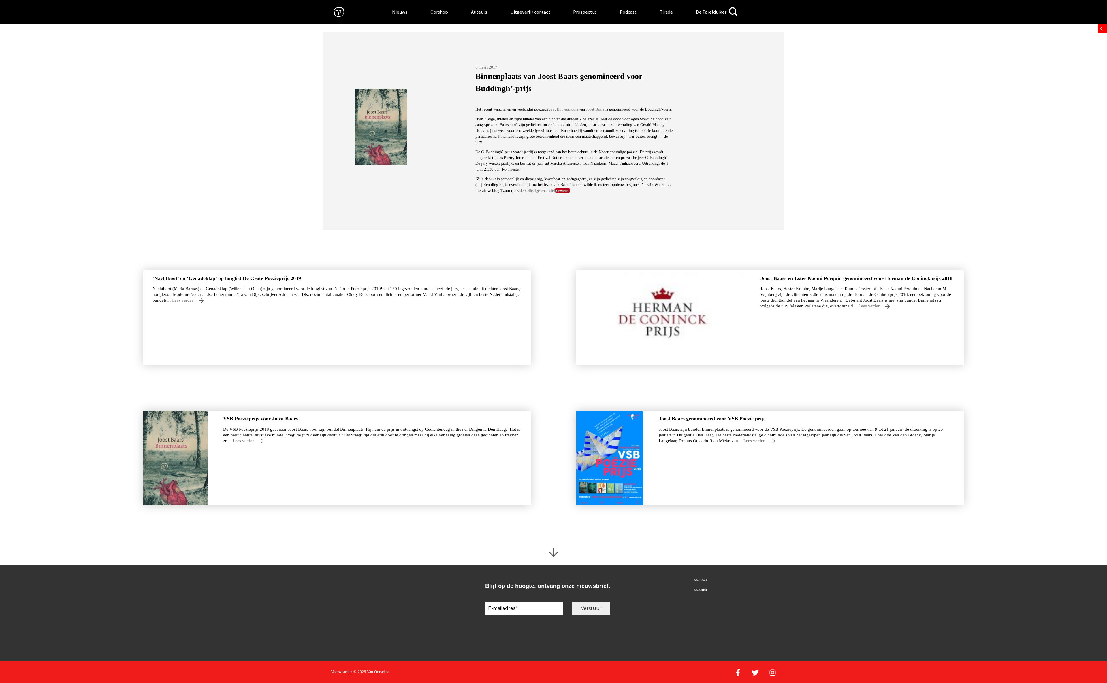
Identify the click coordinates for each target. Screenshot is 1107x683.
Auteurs (479, 12)
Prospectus (585, 12)
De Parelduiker (711, 12)
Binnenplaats (567, 109)
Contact (700, 579)
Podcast (628, 12)
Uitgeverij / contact (530, 12)
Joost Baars (595, 109)
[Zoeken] (733, 11)
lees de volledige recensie (533, 190)
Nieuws (399, 12)
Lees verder (183, 300)
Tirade (666, 12)
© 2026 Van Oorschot (371, 672)
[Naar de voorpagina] (335, 12)
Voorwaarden (341, 672)
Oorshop (439, 12)
